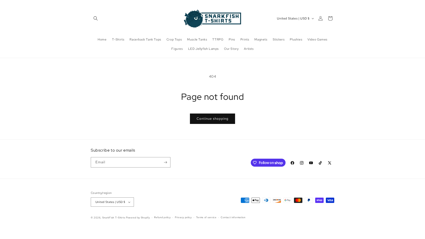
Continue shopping (212, 118)
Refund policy (162, 217)
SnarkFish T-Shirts (113, 217)
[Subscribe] (165, 162)
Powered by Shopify (138, 217)
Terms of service (206, 217)
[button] (95, 18)
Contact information (233, 217)
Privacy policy (183, 217)
